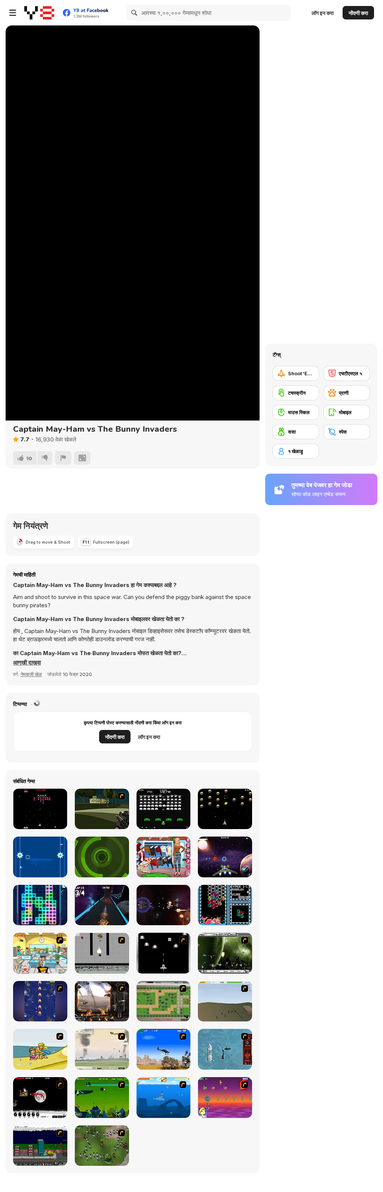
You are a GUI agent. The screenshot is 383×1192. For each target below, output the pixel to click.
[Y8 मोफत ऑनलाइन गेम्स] (39, 12)
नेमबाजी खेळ (31, 674)
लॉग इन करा (323, 13)
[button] (27, 662)
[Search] (134, 12)
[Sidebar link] (12, 12)
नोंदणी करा (358, 13)
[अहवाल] (63, 458)
